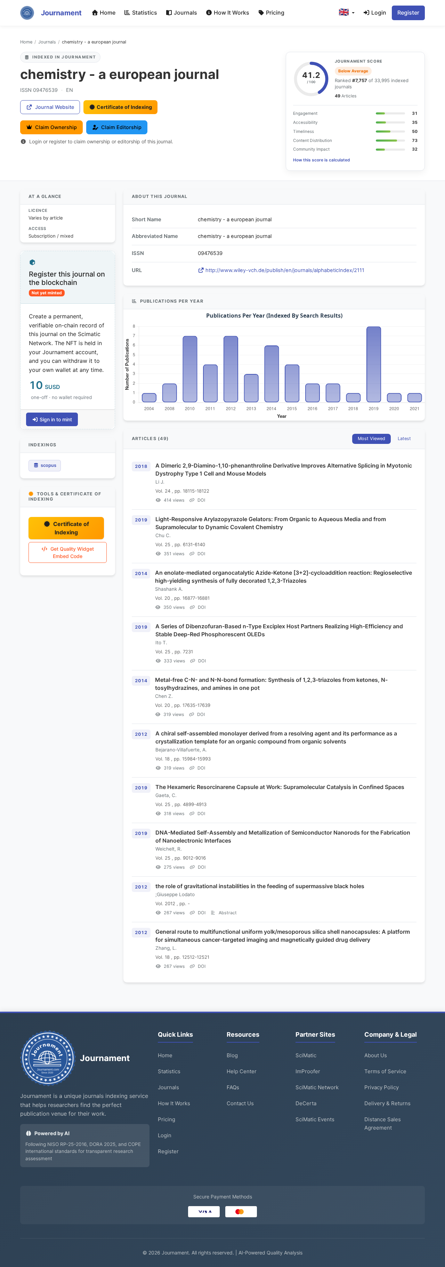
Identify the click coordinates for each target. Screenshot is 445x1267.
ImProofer (308, 1071)
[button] (346, 13)
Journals (184, 12)
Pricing (274, 12)
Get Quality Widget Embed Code (72, 552)
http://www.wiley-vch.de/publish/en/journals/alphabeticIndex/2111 (284, 270)
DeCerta (306, 1103)
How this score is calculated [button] (321, 160)
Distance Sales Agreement (382, 1123)
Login (378, 12)
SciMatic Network (317, 1087)
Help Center (242, 1071)
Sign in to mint (56, 419)
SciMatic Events (315, 1119)
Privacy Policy (381, 1087)
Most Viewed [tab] (371, 438)
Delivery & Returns (387, 1103)
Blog (232, 1055)
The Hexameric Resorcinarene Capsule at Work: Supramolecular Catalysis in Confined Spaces (279, 786)
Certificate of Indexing (124, 107)
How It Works (230, 12)
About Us (375, 1055)
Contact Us (240, 1103)
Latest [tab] (404, 438)
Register (408, 12)
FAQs (233, 1087)
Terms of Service (385, 1071)
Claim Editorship (121, 127)
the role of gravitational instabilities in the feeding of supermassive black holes (259, 886)
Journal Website (54, 107)
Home (106, 12)
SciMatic (306, 1055)
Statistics (144, 12)
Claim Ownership (56, 127)
